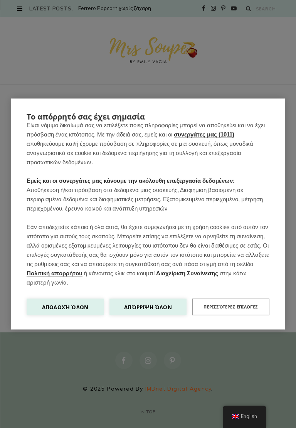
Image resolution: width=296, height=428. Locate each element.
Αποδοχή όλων (65, 307)
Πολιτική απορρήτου (54, 273)
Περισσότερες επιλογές (231, 307)
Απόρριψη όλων (148, 307)
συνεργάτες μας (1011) (204, 134)
